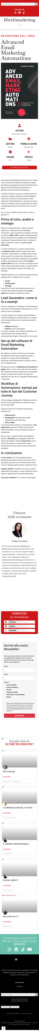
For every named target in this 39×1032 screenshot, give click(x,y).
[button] (19, 25)
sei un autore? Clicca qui (19, 999)
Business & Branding (12, 687)
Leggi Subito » (7, 777)
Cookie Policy (14, 1007)
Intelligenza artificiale (12, 692)
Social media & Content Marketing (15, 694)
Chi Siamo (19, 986)
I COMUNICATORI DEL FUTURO (17, 808)
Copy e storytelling (11, 685)
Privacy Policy (17, 709)
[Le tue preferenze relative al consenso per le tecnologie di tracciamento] (3, 1028)
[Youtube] (29, 949)
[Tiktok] (24, 12)
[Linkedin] (19, 12)
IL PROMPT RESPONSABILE (16, 844)
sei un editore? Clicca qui (19, 1001)
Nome (6, 666)
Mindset (8, 697)
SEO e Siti (9, 689)
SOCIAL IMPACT (10, 880)
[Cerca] (36, 4)
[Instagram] (15, 12)
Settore (6, 682)
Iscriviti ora (19, 716)
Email (6, 674)
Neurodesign (9, 771)
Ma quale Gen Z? (10, 916)
